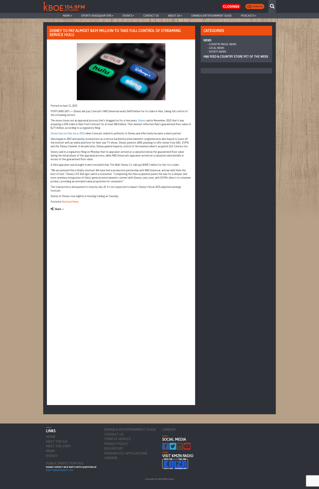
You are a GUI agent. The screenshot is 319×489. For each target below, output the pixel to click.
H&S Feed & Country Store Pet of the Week (235, 56)
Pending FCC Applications (125, 453)
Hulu (169, 164)
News (66, 15)
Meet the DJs (57, 441)
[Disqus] (121, 259)
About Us (174, 15)
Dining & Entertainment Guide (211, 15)
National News (70, 201)
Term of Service (117, 439)
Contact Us (151, 15)
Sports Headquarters (96, 15)
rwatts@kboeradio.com (59, 470)
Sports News (217, 51)
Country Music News (222, 44)
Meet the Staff (58, 446)
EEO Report (113, 448)
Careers (110, 458)
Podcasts (247, 15)
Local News (216, 48)
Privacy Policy (116, 444)
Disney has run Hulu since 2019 (67, 133)
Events (127, 15)
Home (50, 437)
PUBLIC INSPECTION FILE (64, 463)
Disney (141, 120)
